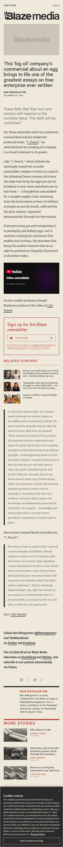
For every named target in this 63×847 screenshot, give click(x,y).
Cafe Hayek (17, 614)
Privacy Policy (38, 345)
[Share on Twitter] (28, 679)
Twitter (12, 643)
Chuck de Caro (38, 774)
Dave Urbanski (37, 758)
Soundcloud (28, 657)
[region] (31, 817)
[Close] (59, 791)
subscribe (10, 6)
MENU (56, 6)
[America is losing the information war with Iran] (15, 772)
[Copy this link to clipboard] (41, 679)
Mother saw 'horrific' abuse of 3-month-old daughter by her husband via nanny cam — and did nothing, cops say (41, 373)
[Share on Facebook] (21, 679)
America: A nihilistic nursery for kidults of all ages (40, 396)
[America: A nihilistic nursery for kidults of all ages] (12, 398)
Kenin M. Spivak (38, 734)
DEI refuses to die (40, 730)
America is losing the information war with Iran (44, 769)
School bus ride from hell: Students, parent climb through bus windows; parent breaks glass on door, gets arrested (44, 751)
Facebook (29, 643)
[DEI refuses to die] (15, 734)
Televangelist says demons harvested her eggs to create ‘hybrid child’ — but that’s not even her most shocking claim (40, 386)
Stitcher (47, 657)
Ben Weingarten (15, 92)
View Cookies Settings (31, 841)
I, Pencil (32, 142)
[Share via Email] (35, 679)
